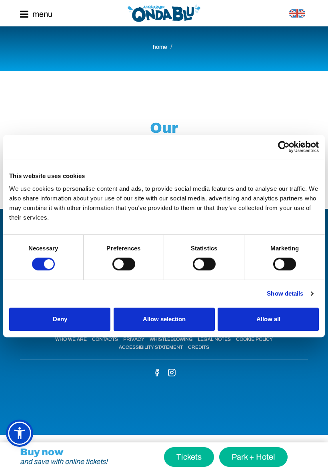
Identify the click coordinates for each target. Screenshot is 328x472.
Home (160, 47)
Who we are (71, 339)
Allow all (268, 319)
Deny (60, 319)
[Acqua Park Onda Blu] (164, 13)
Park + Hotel (253, 456)
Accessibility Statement (151, 347)
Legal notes (214, 339)
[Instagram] (172, 373)
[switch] (123, 264)
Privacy (133, 339)
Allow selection (164, 319)
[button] (19, 433)
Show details (285, 293)
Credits (198, 347)
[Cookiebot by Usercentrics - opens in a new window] (284, 147)
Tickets (189, 456)
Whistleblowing (171, 339)
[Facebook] (157, 373)
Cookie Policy (254, 339)
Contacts (105, 339)
